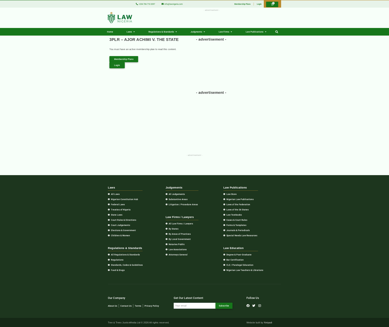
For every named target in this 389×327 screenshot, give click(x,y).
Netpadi (268, 322)
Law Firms (224, 32)
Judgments (196, 32)
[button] (276, 31)
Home (110, 32)
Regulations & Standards (161, 32)
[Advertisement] (210, 19)
